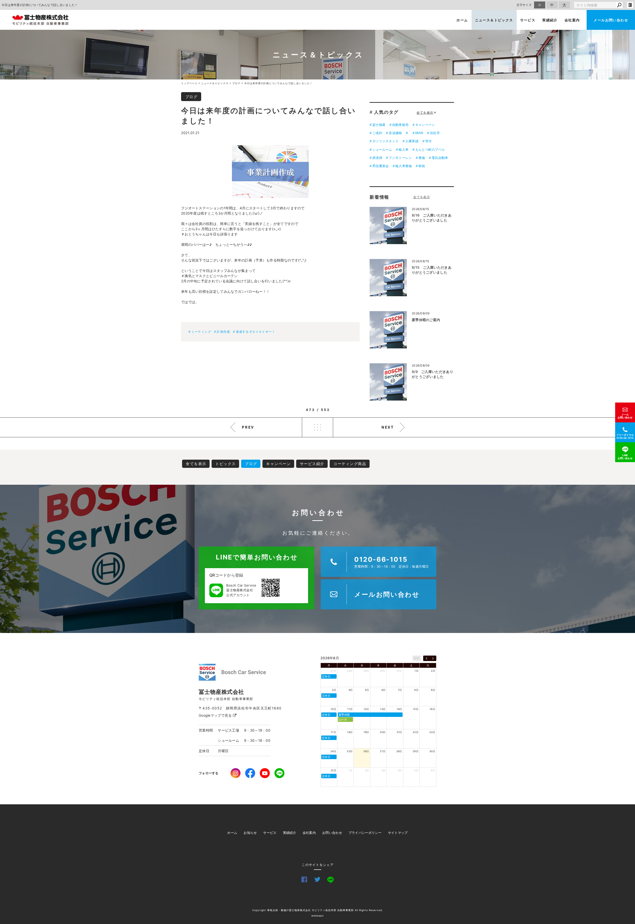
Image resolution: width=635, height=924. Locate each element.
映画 (421, 166)
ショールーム (382, 149)
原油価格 (395, 133)
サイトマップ (398, 833)
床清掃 (377, 158)
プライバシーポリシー (365, 833)
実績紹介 (550, 20)
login (630, 4)
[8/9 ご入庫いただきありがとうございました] (388, 382)
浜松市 (435, 133)
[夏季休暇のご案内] (388, 329)
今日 (416, 658)
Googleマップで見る (216, 715)
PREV (248, 427)
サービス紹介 (312, 463)
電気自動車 (440, 158)
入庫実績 (411, 141)
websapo (317, 915)
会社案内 (572, 20)
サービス (528, 20)
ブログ (191, 96)
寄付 (428, 141)
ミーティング (201, 331)
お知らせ (250, 833)
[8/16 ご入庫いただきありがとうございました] (388, 225)
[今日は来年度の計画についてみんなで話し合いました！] (270, 171)
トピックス (225, 463)
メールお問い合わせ (611, 20)
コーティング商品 (349, 463)
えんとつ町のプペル (430, 149)
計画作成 (223, 331)
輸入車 (404, 149)
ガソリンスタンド (385, 141)
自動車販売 (400, 125)
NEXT (387, 427)
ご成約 (377, 133)
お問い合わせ (332, 833)
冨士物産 (378, 125)
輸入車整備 (403, 166)
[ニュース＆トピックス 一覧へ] (421, 197)
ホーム (462, 20)
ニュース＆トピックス (494, 20)
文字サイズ (524, 5)
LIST (317, 427)
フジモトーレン (400, 158)
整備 (421, 158)
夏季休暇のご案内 (426, 320)
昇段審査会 (380, 166)
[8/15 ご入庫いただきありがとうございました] (388, 277)
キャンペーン (425, 125)
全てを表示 (424, 112)
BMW (419, 133)
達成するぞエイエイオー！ (255, 331)
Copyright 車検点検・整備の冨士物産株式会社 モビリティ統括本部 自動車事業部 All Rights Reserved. (317, 910)
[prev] (426, 658)
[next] (433, 658)
